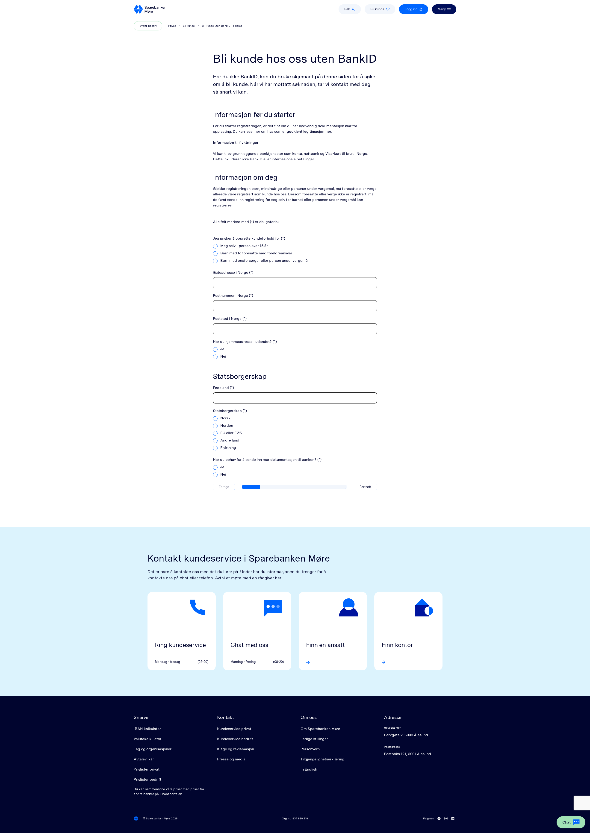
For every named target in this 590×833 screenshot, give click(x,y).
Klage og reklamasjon (235, 749)
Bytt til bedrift (147, 25)
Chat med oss (249, 644)
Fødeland (221, 388)
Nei (223, 356)
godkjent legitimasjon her (309, 131)
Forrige (224, 487)
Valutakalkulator (147, 739)
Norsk (225, 418)
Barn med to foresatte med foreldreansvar (256, 253)
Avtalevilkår (144, 759)
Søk (347, 9)
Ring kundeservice (180, 644)
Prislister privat (146, 769)
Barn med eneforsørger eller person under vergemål (264, 260)
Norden (226, 425)
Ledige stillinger (314, 739)
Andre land (229, 440)
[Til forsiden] (150, 9)
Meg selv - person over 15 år (244, 246)
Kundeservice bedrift (235, 739)
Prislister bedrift (147, 779)
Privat (172, 25)
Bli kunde (377, 9)
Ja (222, 349)
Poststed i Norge (227, 318)
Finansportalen (171, 794)
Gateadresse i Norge (230, 272)
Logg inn (411, 9)
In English (309, 769)
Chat (566, 822)
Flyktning (228, 447)
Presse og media (231, 759)
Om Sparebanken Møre (320, 729)
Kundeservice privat (234, 729)
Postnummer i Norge (230, 295)
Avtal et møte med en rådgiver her (248, 577)
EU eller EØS (231, 433)
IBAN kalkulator (147, 729)
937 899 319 (300, 818)
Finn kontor (397, 644)
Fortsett (365, 487)
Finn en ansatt (325, 644)
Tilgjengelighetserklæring (322, 759)
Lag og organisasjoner (152, 749)
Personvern (310, 749)
